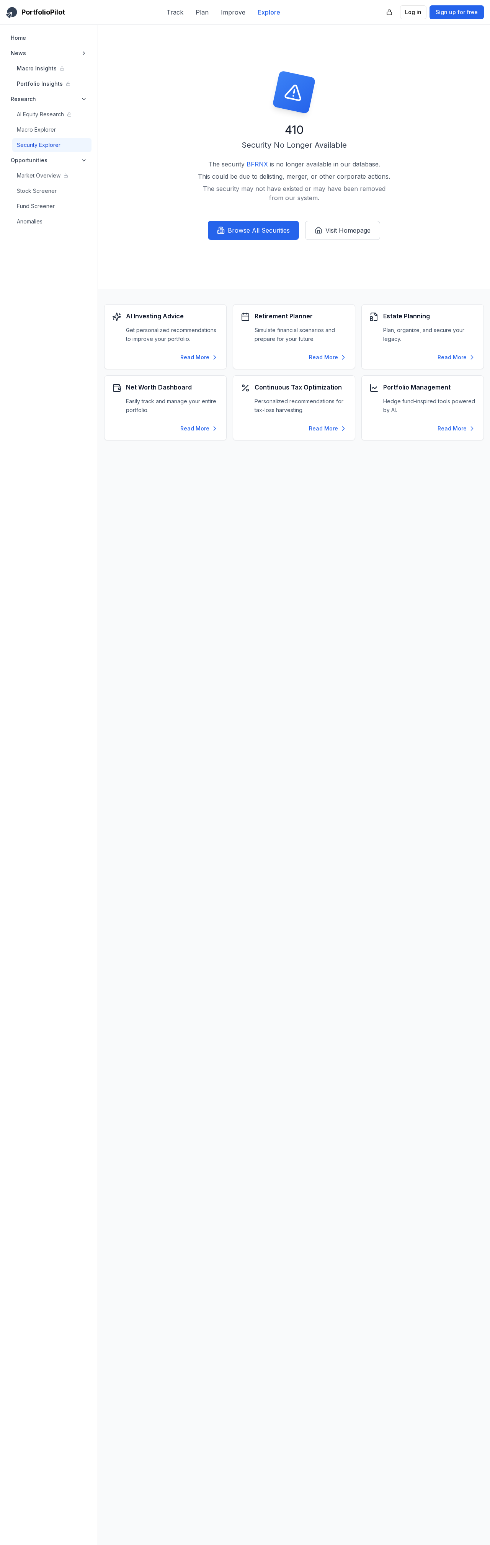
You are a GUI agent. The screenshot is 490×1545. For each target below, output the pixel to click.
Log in (413, 12)
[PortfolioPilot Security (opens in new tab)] (389, 12)
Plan (202, 12)
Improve (233, 12)
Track (175, 12)
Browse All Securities (259, 230)
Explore (269, 12)
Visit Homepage (348, 230)
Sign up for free (457, 12)
